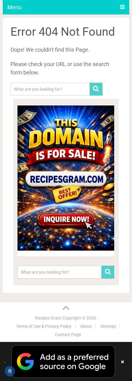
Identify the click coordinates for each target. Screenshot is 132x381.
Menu (14, 7)
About (86, 326)
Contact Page (68, 334)
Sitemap (108, 326)
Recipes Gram (48, 318)
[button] (66, 361)
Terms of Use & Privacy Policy (44, 326)
